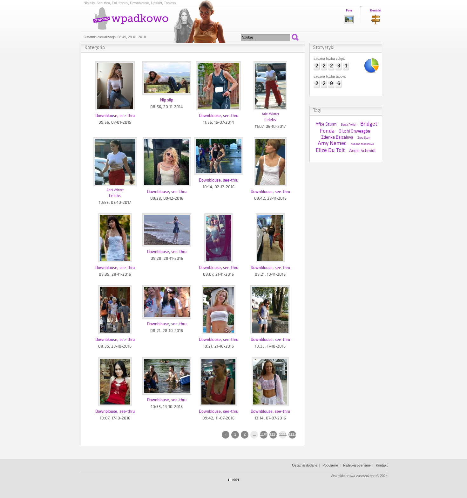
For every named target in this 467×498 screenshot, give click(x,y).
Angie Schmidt (362, 151)
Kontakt (375, 10)
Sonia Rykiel (348, 125)
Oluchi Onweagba (354, 131)
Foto (349, 10)
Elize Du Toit (330, 151)
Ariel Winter (270, 114)
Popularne (330, 465)
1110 (273, 434)
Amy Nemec (332, 144)
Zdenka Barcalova (337, 137)
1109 (263, 434)
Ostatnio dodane (304, 465)
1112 (292, 434)
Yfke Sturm (326, 124)
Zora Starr (363, 138)
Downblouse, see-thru (115, 116)
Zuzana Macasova (362, 144)
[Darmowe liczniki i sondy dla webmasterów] (233, 479)
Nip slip (166, 100)
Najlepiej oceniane (357, 465)
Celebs (270, 120)
